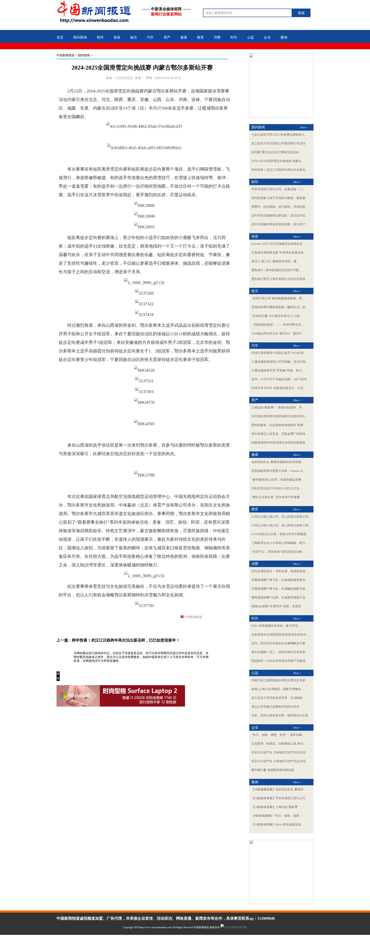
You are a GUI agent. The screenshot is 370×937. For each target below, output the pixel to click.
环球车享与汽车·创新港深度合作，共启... (278, 388)
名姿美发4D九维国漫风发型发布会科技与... (280, 634)
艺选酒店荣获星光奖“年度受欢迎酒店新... (278, 252)
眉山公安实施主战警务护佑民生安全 (275, 706)
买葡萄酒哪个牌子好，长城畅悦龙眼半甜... (279, 588)
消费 (217, 37)
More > (304, 127)
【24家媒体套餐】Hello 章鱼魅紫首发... (277, 824)
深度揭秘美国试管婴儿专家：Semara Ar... (278, 470)
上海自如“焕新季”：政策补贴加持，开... (277, 407)
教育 (200, 37)
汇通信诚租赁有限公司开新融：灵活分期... (279, 361)
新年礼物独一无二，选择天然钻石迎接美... (279, 652)
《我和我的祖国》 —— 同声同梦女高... (277, 324)
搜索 (301, 13)
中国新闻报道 (66, 55)
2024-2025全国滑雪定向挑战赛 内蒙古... (277, 161)
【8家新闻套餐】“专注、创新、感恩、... (278, 815)
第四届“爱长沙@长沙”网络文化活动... (276, 152)
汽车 (150, 37)
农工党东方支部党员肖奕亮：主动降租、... (279, 697)
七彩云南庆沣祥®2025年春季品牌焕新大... (279, 134)
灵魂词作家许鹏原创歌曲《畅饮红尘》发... (279, 307)
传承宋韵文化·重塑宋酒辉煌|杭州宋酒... (277, 462)
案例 (283, 37)
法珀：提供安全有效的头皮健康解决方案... (279, 643)
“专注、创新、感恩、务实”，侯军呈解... (277, 735)
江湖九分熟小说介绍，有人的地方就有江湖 (279, 516)
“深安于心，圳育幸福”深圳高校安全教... (277, 551)
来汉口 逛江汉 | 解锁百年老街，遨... (275, 261)
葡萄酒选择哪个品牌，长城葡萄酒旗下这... (279, 597)
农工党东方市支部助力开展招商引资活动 (278, 143)
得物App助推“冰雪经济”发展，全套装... (277, 606)
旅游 (116, 37)
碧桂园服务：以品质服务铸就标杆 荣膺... (278, 425)
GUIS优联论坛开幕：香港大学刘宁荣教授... (280, 534)
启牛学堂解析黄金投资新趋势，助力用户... (279, 224)
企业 (267, 37)
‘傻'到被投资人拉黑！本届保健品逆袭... (277, 479)
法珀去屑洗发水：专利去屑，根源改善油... (279, 571)
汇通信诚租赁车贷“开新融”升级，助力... (277, 370)
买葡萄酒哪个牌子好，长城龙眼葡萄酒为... (279, 580)
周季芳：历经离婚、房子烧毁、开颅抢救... (279, 206)
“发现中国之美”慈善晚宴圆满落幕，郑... (277, 298)
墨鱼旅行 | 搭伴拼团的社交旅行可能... (276, 270)
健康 (183, 37)
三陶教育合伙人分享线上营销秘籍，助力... (279, 543)
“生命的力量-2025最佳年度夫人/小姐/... (277, 316)
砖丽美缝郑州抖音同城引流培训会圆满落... (279, 442)
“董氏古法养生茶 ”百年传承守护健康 (275, 497)
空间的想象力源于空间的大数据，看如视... (279, 198)
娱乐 (133, 37)
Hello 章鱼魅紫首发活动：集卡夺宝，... (277, 625)
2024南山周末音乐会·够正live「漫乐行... (277, 333)
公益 (250, 37)
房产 (167, 37)
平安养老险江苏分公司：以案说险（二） (278, 189)
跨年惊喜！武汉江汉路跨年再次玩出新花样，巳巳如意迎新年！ (126, 640)
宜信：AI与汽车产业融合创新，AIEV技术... (280, 379)
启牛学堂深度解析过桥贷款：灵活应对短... (279, 215)
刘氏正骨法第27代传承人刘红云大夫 (275, 488)
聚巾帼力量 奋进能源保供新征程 (272, 770)
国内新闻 (80, 37)
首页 (60, 37)
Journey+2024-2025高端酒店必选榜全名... (278, 243)
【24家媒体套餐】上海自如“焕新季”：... (277, 807)
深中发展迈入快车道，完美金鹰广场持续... (279, 433)
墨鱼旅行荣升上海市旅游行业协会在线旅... (279, 279)
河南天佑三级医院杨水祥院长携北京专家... (279, 680)
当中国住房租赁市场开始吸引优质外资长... (279, 416)
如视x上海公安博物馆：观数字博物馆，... (278, 689)
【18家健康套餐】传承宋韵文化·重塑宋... (278, 789)
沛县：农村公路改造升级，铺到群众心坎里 (279, 715)
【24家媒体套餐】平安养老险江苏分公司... (279, 798)
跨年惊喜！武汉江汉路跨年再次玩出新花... (279, 169)
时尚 (233, 37)
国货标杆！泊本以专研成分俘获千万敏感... (279, 660)
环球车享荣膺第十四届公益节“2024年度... (278, 353)
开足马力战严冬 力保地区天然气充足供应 (278, 752)
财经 (100, 37)
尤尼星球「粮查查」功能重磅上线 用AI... (278, 743)
